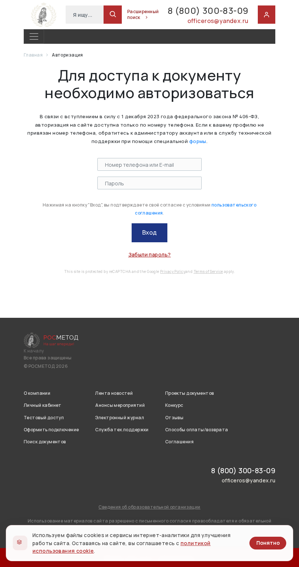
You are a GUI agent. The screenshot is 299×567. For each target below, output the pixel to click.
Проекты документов (189, 393)
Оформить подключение (51, 430)
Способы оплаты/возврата (196, 430)
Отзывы (174, 417)
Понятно (268, 542)
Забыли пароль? (149, 254)
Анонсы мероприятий (120, 405)
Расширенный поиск (143, 14)
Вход (149, 232)
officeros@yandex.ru (217, 21)
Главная (33, 55)
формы (197, 141)
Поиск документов (45, 442)
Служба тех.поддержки (121, 430)
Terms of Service (208, 271)
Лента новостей (114, 393)
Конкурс (174, 405)
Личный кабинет (43, 405)
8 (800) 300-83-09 (208, 10)
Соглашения (179, 442)
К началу (34, 351)
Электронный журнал (119, 417)
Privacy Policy (172, 271)
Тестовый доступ (44, 417)
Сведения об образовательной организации (149, 507)
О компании (37, 393)
